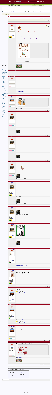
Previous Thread (27, 366)
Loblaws (3, 87)
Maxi (2, 91)
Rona (2, 104)
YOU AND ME (12, 249)
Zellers (2, 118)
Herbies (3, 80)
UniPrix (3, 114)
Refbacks (10, 376)
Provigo (3, 101)
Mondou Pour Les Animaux (5, 93)
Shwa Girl (12, 270)
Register (42, 1)
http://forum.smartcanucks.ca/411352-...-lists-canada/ (21, 265)
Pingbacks (10, 375)
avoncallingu (12, 326)
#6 (49, 161)
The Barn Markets (4, 110)
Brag (33, 4)
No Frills (3, 95)
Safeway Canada (4, 105)
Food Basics (3, 76)
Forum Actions (18, 5)
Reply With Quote (48, 69)
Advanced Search (40, 5)
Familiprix (3, 74)
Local (37, 4)
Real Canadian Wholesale (4, 103)
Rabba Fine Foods (4, 102)
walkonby (20, 108)
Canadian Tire (3, 71)
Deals (15, 4)
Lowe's (2, 89)
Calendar (12, 5)
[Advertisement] (22, 73)
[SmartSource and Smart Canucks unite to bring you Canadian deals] (5, 62)
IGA (2, 83)
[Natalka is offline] (12, 29)
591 (12, 260)
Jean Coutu (3, 85)
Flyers (26, 4)
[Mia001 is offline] (12, 100)
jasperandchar (18, 196)
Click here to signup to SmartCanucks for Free (13, 70)
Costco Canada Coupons (4, 72)
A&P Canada (3, 66)
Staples (3, 108)
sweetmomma (12, 77)
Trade (42, 4)
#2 (49, 76)
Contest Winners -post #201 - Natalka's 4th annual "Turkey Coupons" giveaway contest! (21, 20)
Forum (12, 4)
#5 (49, 136)
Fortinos (3, 77)
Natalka (12, 24)
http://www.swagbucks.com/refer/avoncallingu (20, 292)
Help (40, 1)
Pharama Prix (3, 98)
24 (12, 193)
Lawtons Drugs (3, 86)
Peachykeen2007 (21, 319)
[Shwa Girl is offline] (12, 275)
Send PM (44, 69)
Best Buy (3, 68)
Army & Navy (3, 67)
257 (48, 20)
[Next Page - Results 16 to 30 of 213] (47, 18)
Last (48, 18)
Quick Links (22, 5)
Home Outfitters (3, 82)
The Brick (3, 111)
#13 (49, 304)
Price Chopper (3, 99)
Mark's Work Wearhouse (4, 90)
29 (12, 35)
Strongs (3, 109)
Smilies (21, 372)
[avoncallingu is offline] (12, 293)
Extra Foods (3, 73)
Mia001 (12, 96)
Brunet (2, 69)
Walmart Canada (3, 116)
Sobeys (3, 107)
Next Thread (31, 366)
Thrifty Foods (3, 112)
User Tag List (10, 16)
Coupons (19, 4)
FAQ (9, 5)
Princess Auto (3, 100)
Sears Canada (3, 106)
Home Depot (3, 81)
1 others (24, 319)
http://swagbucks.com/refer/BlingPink (20, 91)
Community (14, 5)
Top (28, 4)
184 (12, 299)
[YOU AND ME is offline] (12, 254)
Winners (25, 59)
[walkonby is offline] (12, 118)
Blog (9, 4)
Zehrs (2, 117)
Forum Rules (21, 377)
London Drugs (3, 88)
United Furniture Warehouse (3, 115)
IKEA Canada (3, 84)
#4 (49, 111)
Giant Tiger (3, 78)
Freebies (23, 4)
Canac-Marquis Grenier (4, 70)
